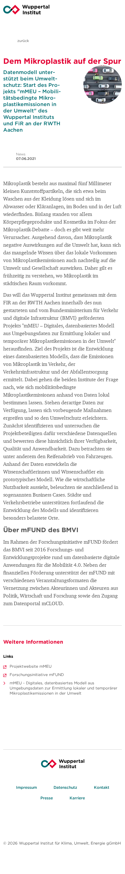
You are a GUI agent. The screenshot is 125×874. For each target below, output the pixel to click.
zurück (22, 40)
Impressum (26, 787)
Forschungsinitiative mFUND (37, 674)
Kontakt (101, 787)
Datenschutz (65, 787)
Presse (46, 798)
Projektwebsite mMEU (31, 666)
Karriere (77, 798)
